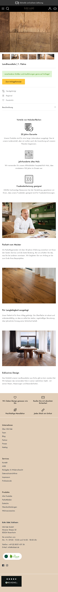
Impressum (6, 477)
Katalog (4, 447)
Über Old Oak (7, 429)
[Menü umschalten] (3, 9)
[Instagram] (7, 565)
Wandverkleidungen (9, 507)
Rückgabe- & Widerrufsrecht (12, 470)
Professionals (7, 481)
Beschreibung (7, 107)
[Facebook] (3, 565)
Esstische (5, 503)
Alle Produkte (7, 496)
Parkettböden (7, 499)
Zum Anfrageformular (13, 81)
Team (4, 432)
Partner (4, 440)
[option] (29, 32)
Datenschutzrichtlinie (9, 473)
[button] (11, 581)
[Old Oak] (29, 8)
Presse (4, 443)
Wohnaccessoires (8, 510)
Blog (3, 436)
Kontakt (4, 462)
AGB (4, 466)
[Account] (49, 9)
